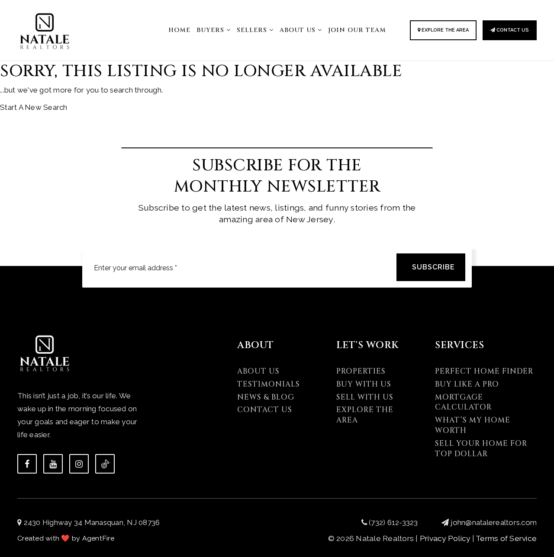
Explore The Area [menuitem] (364, 415)
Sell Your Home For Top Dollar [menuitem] (481, 449)
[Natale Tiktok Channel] (105, 464)
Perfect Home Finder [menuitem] (484, 371)
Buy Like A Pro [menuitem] (467, 384)
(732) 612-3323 (392, 522)
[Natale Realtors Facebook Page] (27, 464)
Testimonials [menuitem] (268, 384)
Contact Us (512, 30)
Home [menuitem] (179, 30)
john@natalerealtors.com (494, 522)
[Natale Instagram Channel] (79, 464)
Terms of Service (506, 538)
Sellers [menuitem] (253, 30)
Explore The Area (444, 30)
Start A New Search (34, 107)
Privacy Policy (445, 538)
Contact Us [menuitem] (264, 410)
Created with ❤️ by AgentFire (65, 538)
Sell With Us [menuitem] (364, 397)
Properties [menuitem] (361, 371)
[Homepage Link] (44, 29)
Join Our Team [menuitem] (357, 30)
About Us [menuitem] (299, 30)
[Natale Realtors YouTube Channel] (53, 464)
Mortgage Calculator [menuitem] (463, 402)
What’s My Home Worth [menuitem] (472, 425)
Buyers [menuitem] (211, 30)
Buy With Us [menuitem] (363, 384)
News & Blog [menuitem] (265, 397)
